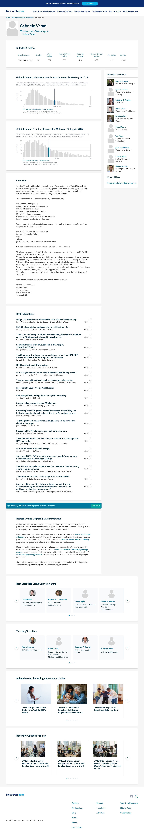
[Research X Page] (136, 796)
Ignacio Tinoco (121, 89)
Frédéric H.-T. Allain (123, 100)
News (74, 818)
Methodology (77, 808)
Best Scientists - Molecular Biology (22, 17)
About (74, 822)
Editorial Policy (126, 808)
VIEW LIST (90, 4)
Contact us (96, 506)
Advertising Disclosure (129, 803)
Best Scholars (115, 11)
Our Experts (77, 827)
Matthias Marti (107, 649)
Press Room (101, 808)
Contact (99, 803)
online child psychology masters (29, 554)
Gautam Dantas (121, 166)
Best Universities (130, 11)
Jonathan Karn (121, 116)
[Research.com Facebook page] (131, 796)
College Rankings (64, 11)
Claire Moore (120, 127)
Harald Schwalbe (108, 601)
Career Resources (82, 11)
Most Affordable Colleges (44, 11)
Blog (74, 813)
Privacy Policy (125, 813)
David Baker (120, 108)
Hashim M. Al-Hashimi (57, 599)
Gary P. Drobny (121, 81)
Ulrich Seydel (53, 649)
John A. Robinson (122, 147)
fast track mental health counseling (75, 539)
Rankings (75, 803)
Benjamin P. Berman (83, 647)
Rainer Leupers (28, 647)
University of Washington (35, 31)
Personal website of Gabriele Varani (121, 183)
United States (29, 34)
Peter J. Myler (120, 156)
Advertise (100, 813)
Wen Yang (119, 136)
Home (8, 17)
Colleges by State (99, 11)
